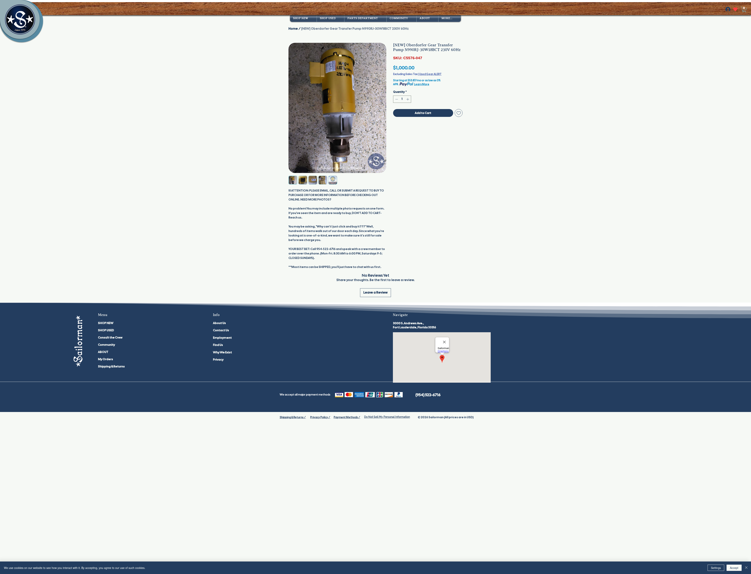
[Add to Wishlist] (459, 113)
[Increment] (408, 99)
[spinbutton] (402, 99)
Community (106, 345)
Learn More (421, 84)
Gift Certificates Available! (331, 8)
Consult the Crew (110, 337)
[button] (744, 9)
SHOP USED (106, 330)
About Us (219, 323)
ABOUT (103, 352)
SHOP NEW (105, 323)
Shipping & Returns (111, 366)
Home (293, 29)
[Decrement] (396, 99)
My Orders (105, 359)
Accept (734, 568)
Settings (716, 568)
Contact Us (221, 330)
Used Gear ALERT (430, 74)
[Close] (746, 568)
